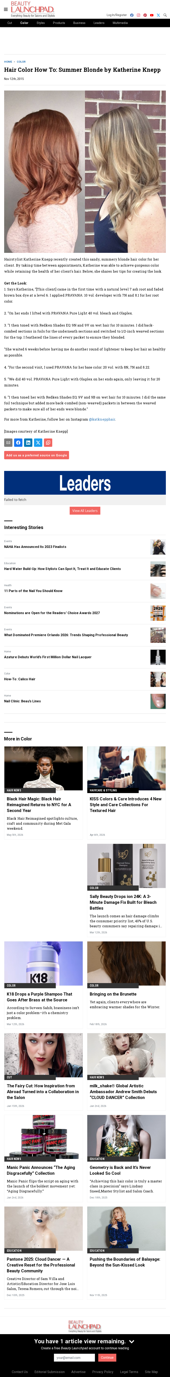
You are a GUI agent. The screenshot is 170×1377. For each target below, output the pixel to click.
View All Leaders (85, 510)
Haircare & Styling (103, 790)
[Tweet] (38, 442)
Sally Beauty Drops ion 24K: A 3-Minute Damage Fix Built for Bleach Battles (123, 902)
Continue (107, 1358)
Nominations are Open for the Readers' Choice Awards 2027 (52, 613)
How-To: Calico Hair (19, 679)
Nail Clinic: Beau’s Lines (22, 701)
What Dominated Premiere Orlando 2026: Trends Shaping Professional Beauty (66, 635)
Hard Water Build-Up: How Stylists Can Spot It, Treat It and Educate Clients (62, 569)
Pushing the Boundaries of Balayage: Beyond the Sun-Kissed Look (125, 1262)
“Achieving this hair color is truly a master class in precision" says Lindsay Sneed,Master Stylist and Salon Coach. (126, 1186)
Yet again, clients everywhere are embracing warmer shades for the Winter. (125, 1004)
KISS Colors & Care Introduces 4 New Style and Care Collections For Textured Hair (126, 804)
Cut (9, 1077)
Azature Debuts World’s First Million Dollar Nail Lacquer (48, 657)
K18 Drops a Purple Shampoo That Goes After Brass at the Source (39, 997)
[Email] (8, 442)
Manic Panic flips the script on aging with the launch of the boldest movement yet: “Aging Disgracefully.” (42, 1186)
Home (8, 61)
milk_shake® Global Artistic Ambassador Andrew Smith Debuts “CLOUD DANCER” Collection (123, 1091)
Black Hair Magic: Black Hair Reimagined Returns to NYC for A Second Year (39, 804)
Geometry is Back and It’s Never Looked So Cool (120, 1170)
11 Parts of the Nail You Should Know (33, 591)
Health (8, 585)
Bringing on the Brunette (113, 994)
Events (8, 541)
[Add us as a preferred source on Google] (48, 442)
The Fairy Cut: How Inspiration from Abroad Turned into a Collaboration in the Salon (43, 1091)
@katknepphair (102, 419)
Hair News (14, 790)
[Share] (18, 442)
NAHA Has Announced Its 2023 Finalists (35, 547)
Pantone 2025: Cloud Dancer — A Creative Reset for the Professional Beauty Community (41, 1265)
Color (21, 61)
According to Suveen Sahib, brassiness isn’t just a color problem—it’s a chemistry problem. (43, 1013)
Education (10, 563)
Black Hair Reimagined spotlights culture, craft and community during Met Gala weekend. (42, 823)
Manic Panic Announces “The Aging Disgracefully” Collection (41, 1170)
